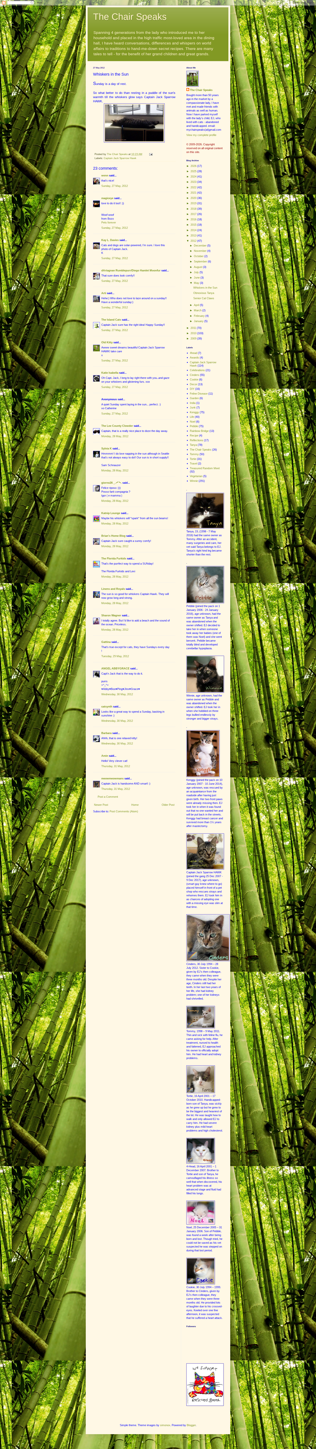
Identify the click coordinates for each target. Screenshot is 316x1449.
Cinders (194, 374)
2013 (194, 235)
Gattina (106, 641)
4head (193, 352)
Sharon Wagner (111, 615)
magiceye (107, 198)
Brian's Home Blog (113, 535)
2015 (194, 224)
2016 (194, 219)
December (200, 245)
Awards (194, 357)
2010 (194, 333)
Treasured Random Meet (205, 468)
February (199, 315)
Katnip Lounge (110, 513)
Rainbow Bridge (199, 430)
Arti (103, 293)
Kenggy (194, 412)
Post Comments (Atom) (124, 811)
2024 (194, 176)
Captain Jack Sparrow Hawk (120, 158)
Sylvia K (106, 448)
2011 (194, 327)
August (198, 266)
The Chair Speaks (130, 17)
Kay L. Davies (110, 240)
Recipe (194, 435)
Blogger (191, 1425)
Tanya (193, 444)
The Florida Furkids (113, 558)
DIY (192, 388)
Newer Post (101, 804)
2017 (194, 214)
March (198, 310)
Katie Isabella (109, 372)
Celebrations (197, 370)
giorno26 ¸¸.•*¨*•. (111, 482)
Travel (193, 463)
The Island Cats (111, 319)
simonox (165, 1425)
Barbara (106, 733)
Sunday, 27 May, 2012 (114, 185)
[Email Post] (150, 154)
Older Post (168, 804)
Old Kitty (107, 342)
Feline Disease (199, 393)
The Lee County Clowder (117, 425)
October (199, 256)
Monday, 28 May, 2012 (114, 436)
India (192, 402)
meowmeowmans (112, 778)
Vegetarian (196, 476)
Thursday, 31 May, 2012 (115, 766)
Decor (193, 384)
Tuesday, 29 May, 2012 (115, 656)
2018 (194, 208)
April (197, 305)
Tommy (194, 454)
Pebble (194, 426)
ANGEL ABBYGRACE (115, 668)
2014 (194, 230)
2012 (194, 240)
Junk (193, 407)
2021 (194, 192)
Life (192, 416)
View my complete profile (201, 135)
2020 (194, 197)
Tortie (193, 458)
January (199, 321)
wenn (104, 175)
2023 (194, 181)
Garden (194, 398)
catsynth (106, 706)
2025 (194, 171)
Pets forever (108, 222)
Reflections (196, 440)
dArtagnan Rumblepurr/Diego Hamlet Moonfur (131, 270)
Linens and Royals (113, 588)
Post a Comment (108, 796)
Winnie (194, 480)
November (200, 250)
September (201, 261)
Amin (104, 755)
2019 (194, 203)
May (197, 282)
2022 (194, 187)
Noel (192, 421)
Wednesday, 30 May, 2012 (117, 694)
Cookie (194, 379)
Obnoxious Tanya (203, 292)
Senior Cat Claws (203, 298)
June (197, 277)
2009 (194, 338)
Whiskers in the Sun (205, 287)
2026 (194, 165)
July (197, 272)
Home (135, 804)
